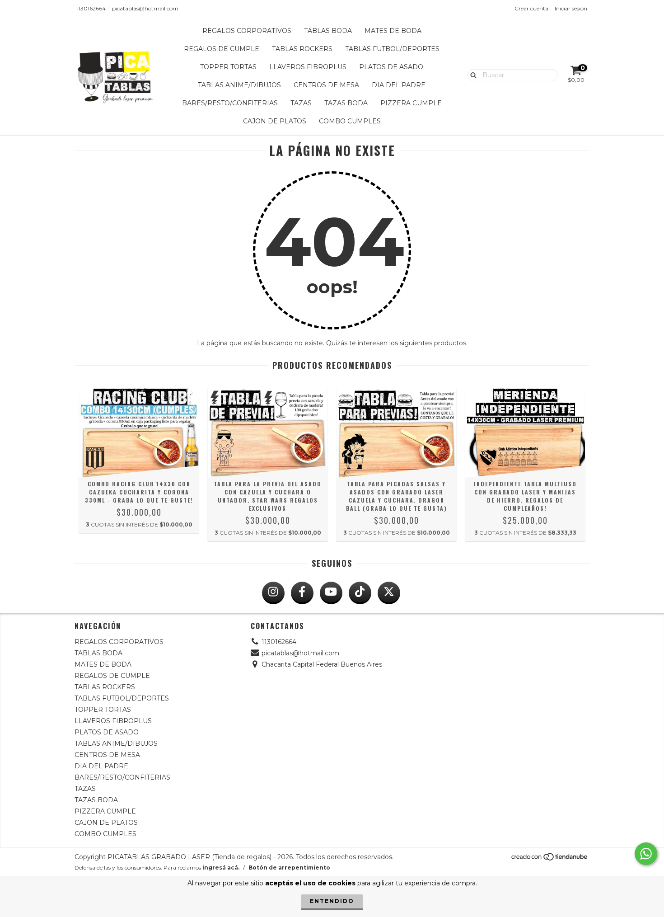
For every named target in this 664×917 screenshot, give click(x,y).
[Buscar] (471, 74)
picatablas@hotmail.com (145, 8)
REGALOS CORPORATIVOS (246, 31)
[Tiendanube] (549, 859)
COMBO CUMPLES (350, 121)
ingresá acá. (220, 867)
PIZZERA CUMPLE (411, 103)
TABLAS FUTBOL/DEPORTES (392, 49)
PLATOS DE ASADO (391, 67)
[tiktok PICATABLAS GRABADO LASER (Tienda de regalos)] (360, 593)
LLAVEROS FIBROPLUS (307, 67)
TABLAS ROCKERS (302, 49)
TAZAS (301, 103)
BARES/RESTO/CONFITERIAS (230, 103)
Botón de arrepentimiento (289, 867)
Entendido (332, 901)
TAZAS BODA (346, 103)
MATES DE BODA (393, 31)
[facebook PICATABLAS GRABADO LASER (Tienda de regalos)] (302, 593)
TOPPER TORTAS (228, 67)
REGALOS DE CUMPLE (221, 49)
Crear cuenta (531, 8)
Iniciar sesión (571, 8)
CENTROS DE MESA (326, 85)
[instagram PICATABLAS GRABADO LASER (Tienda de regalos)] (273, 593)
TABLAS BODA (328, 31)
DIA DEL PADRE (399, 85)
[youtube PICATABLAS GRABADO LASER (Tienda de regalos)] (331, 593)
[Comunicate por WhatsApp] (646, 853)
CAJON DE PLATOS (274, 121)
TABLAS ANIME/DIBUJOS (239, 85)
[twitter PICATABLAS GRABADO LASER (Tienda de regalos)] (389, 593)
